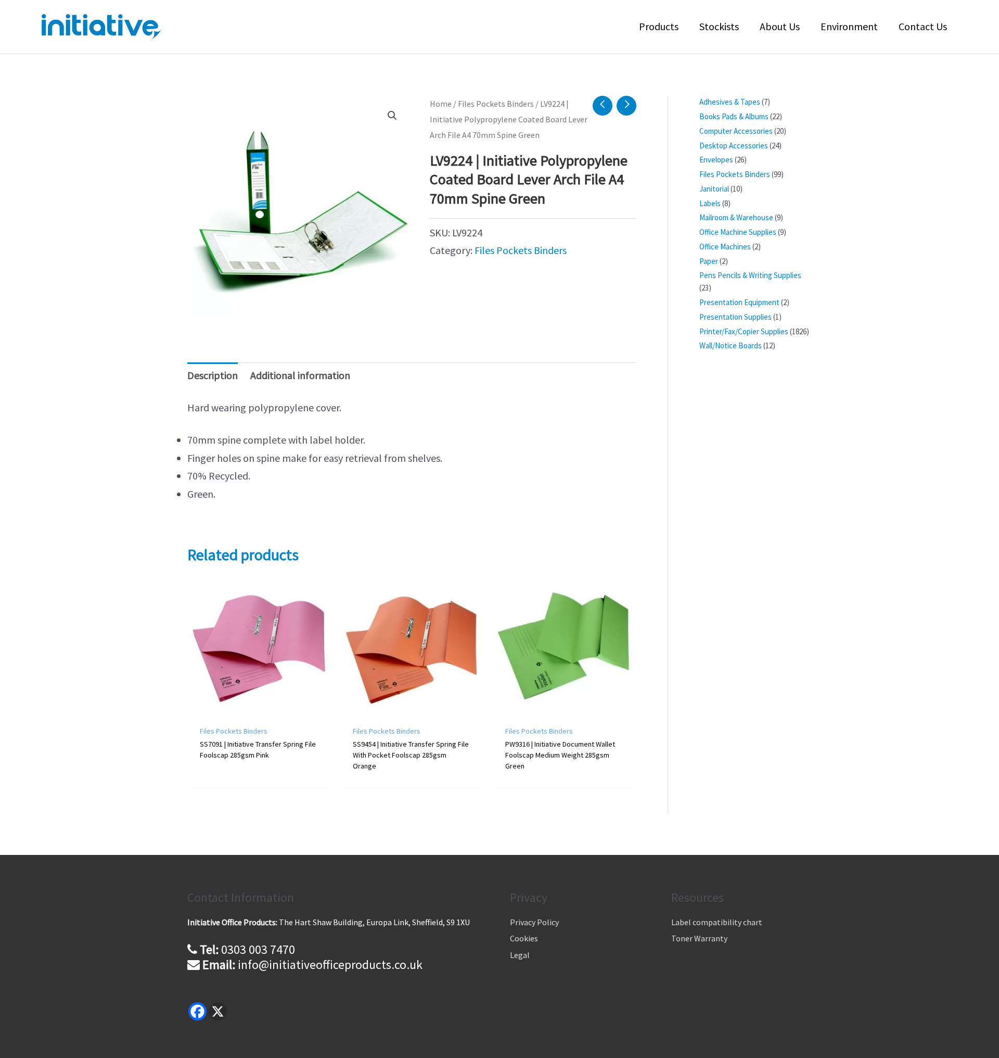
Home (441, 103)
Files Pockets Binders (496, 103)
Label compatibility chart (716, 922)
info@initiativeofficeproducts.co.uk (330, 964)
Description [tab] (212, 375)
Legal (520, 955)
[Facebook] (197, 1011)
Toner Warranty (699, 938)
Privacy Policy (534, 922)
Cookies (524, 938)
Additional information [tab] (300, 375)
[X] (218, 1011)
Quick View (258, 705)
